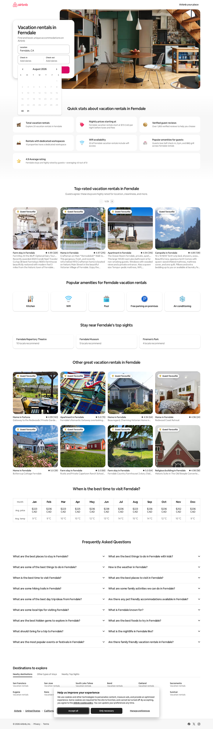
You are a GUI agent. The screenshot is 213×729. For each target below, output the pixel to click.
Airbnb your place (189, 4)
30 (22, 111)
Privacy (37, 724)
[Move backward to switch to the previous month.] (23, 69)
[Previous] (101, 201)
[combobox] (43, 50)
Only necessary (106, 711)
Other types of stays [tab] (47, 674)
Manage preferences (140, 711)
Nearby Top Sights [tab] (70, 674)
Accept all (73, 711)
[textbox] (30, 61)
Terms (46, 724)
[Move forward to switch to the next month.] (56, 69)
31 (28, 111)
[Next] (112, 201)
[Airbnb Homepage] (20, 4)
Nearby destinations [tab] (22, 674)
